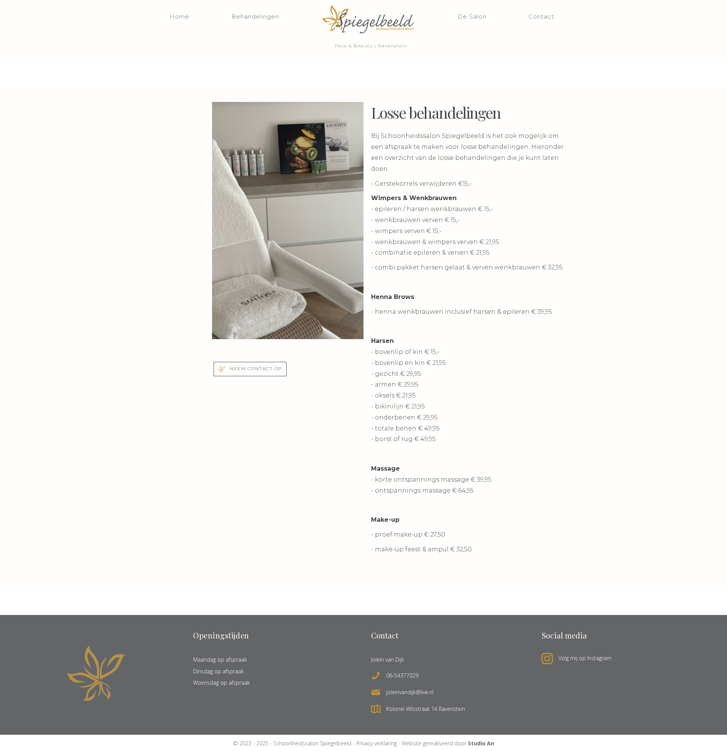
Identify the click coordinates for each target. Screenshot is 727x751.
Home (179, 16)
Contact (541, 16)
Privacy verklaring (376, 743)
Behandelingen (255, 16)
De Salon (472, 16)
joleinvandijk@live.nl (410, 692)
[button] (250, 369)
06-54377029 (402, 675)
